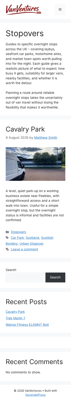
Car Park (17, 238)
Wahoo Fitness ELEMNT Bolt (27, 325)
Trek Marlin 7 (15, 318)
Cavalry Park (25, 129)
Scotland (32, 238)
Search (11, 270)
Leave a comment (24, 249)
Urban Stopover (32, 244)
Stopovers (18, 232)
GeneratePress (35, 395)
